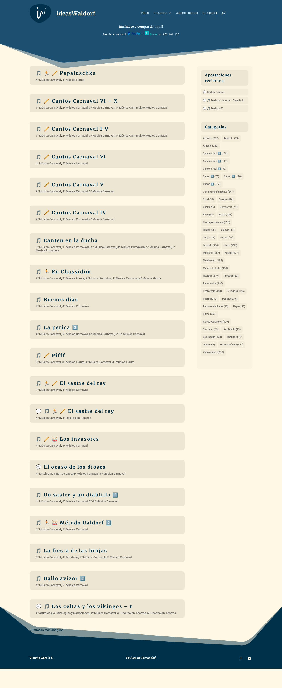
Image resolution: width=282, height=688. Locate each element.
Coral (208, 199)
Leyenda (211, 245)
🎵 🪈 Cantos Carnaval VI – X (77, 101)
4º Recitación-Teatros (76, 417)
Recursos (160, 12)
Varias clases (213, 352)
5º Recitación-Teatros (161, 613)
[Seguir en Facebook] (241, 658)
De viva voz (228, 207)
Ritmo (209, 314)
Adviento (231, 138)
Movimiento (213, 260)
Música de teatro (215, 268)
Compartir (210, 12)
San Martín (232, 329)
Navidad (211, 275)
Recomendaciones (215, 306)
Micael (232, 252)
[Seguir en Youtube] (249, 658)
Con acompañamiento (218, 191)
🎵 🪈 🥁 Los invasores (67, 439)
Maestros (211, 252)
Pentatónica (213, 283)
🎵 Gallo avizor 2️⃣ (61, 578)
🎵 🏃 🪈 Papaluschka (66, 73)
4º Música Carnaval (48, 79)
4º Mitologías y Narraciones (54, 473)
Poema (210, 298)
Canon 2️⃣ (211, 176)
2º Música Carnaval (75, 107)
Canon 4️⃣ (211, 184)
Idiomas (227, 230)
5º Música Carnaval (155, 107)
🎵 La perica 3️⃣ (57, 327)
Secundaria (212, 337)
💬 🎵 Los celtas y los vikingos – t (84, 606)
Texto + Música (231, 344)
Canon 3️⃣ (233, 176)
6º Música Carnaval (101, 334)
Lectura (226, 237)
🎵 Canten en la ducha (67, 240)
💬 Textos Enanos (213, 92)
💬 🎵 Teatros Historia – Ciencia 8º (224, 100)
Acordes (211, 138)
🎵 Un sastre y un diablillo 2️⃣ (77, 495)
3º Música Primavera (76, 247)
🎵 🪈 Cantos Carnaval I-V (72, 129)
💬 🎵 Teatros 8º (213, 108)
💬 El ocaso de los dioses (71, 467)
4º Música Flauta (73, 79)
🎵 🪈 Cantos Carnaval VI (71, 157)
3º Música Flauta (73, 278)
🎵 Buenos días (57, 299)
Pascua (231, 275)
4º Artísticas (70, 557)
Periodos (236, 291)
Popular (229, 298)
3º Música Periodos (98, 278)
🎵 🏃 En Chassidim (63, 272)
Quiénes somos (187, 12)
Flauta (225, 214)
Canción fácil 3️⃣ (215, 161)
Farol (208, 214)
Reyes (239, 306)
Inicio (145, 12)
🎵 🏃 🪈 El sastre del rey (71, 383)
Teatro (209, 344)
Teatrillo (234, 337)
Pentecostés (212, 291)
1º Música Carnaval (48, 107)
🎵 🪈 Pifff (50, 355)
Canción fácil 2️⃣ (215, 153)
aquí (158, 27)
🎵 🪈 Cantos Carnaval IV (71, 212)
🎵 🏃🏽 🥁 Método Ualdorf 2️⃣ (74, 523)
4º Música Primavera (131, 247)
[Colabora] (134, 34)
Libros (230, 245)
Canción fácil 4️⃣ (214, 168)
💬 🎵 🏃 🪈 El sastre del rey (75, 411)
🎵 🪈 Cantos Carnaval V (70, 185)
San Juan (210, 329)
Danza (209, 207)
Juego (209, 237)
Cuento (226, 199)
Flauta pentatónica (216, 222)
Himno (209, 230)
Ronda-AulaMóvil (216, 321)
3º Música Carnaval (101, 107)
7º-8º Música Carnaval (130, 334)
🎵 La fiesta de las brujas (71, 550)
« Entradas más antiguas (46, 630)
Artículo (210, 145)
